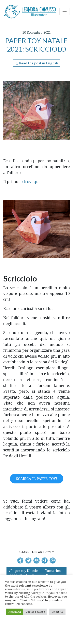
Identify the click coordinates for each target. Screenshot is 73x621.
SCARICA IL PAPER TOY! (36, 478)
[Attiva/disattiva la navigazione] (64, 11)
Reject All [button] (57, 611)
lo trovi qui (29, 181)
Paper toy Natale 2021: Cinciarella (24, 573)
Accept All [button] (15, 611)
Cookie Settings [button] (35, 611)
